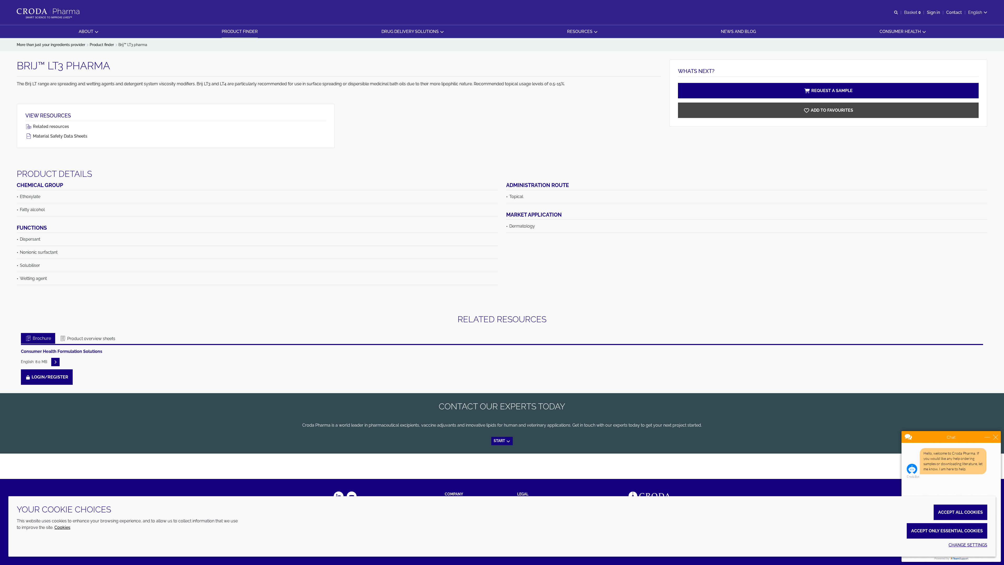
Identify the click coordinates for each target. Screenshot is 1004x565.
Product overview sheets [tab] (90, 338)
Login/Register (49, 377)
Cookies (62, 527)
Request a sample (832, 90)
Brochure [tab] (41, 338)
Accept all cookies (960, 512)
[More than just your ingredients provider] (49, 11)
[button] (88, 31)
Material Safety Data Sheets (59, 136)
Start (500, 441)
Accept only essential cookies (947, 530)
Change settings (968, 545)
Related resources (50, 126)
